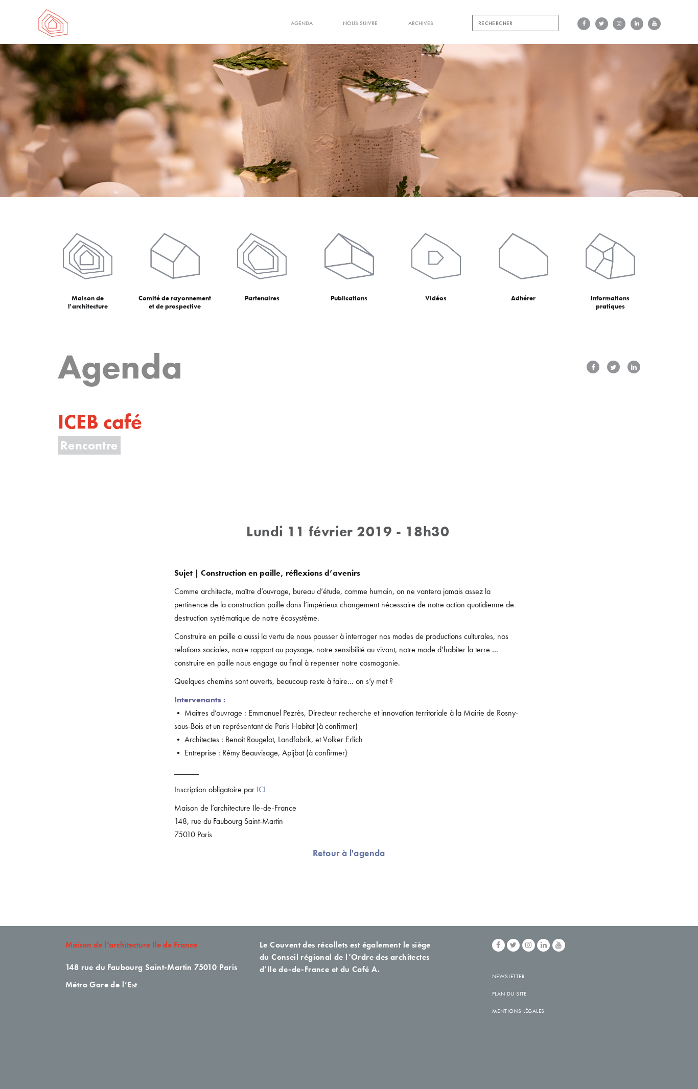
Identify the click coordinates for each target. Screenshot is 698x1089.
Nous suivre (360, 23)
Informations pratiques (610, 302)
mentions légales (518, 1010)
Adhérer (523, 298)
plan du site (509, 993)
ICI (261, 789)
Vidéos (436, 298)
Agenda (302, 23)
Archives (420, 23)
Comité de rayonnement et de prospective (174, 302)
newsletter (508, 976)
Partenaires (262, 298)
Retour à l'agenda (349, 853)
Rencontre (89, 445)
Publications (349, 298)
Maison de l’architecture (88, 302)
